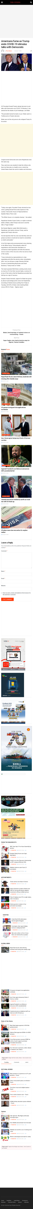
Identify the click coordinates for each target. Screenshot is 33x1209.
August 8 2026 (20, 894)
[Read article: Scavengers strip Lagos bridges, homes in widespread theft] (7, 928)
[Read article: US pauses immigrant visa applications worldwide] (16, 395)
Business (3, 1202)
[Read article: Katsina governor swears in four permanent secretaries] (5, 906)
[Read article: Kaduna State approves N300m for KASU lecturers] (5, 1034)
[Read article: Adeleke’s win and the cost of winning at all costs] (5, 1132)
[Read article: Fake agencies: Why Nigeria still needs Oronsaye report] (5, 1118)
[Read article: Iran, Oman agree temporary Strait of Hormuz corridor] (16, 425)
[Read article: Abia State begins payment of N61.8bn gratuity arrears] (5, 1027)
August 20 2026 (22, 936)
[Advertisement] (16, 21)
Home (2, 1200)
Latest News (17, 1200)
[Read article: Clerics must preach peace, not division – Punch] (5, 1083)
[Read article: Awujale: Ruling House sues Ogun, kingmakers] (5, 856)
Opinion (20, 1202)
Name (3, 571)
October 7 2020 (17, 50)
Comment (4, 551)
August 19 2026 (20, 883)
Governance (25, 1200)
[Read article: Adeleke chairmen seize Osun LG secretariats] (5, 869)
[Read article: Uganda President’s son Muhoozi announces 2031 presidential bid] (16, 456)
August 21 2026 (20, 1096)
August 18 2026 (20, 871)
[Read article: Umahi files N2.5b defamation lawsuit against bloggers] (7, 921)
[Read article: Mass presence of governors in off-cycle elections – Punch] (5, 1076)
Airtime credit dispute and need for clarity (20, 1136)
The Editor (13, 850)
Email (3, 578)
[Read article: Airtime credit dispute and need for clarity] (5, 1139)
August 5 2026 (20, 1138)
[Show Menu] (2, 2)
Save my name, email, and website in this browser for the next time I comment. (17, 593)
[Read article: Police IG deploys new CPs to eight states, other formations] (5, 899)
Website (3, 585)
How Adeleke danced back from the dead (20, 1122)
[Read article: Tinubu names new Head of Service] (5, 884)
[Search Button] (31, 2)
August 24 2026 (20, 864)
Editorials (26, 1202)
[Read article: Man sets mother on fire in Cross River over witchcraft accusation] (7, 935)
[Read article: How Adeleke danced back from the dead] (5, 1125)
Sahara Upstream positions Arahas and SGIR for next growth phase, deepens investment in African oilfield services (20, 890)
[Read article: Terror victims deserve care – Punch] (5, 1097)
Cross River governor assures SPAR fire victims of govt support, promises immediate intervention (20, 1041)
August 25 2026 (5, 534)
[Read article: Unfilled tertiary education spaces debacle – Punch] (5, 1103)
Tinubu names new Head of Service (19, 881)
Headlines (9, 1200)
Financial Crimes (12, 1202)
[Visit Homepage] (16, 2)
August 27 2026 (5, 381)
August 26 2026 (5, 503)
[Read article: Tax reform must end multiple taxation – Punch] (5, 1090)
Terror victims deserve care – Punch (19, 1094)
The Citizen (9, 50)
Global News (5, 373)
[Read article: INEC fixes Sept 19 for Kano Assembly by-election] (5, 849)
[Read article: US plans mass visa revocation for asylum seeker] (16, 517)
